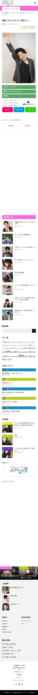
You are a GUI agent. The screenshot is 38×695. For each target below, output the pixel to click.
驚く (11, 359)
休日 (32, 348)
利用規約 (19, 674)
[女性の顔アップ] (6, 607)
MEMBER (4, 626)
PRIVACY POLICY (7, 632)
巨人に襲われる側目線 (9, 644)
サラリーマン (26, 342)
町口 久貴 (17, 120)
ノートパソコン (22, 345)
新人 (27, 352)
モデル (23, 623)
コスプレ (19, 342)
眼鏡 (26, 356)
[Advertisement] (19, 152)
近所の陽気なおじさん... (17, 587)
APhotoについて (19, 672)
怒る (22, 352)
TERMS (4, 629)
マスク (20, 348)
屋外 (16, 352)
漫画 (17, 356)
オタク (9, 342)
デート (9, 345)
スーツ (4, 345)
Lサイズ (30, 109)
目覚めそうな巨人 (7, 647)
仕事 (29, 348)
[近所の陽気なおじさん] (6, 590)
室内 (12, 352)
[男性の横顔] (6, 598)
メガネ (24, 348)
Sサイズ (7, 109)
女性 (8, 351)
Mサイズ (19, 109)
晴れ (9, 356)
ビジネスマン (13, 348)
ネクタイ (14, 345)
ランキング (19, 677)
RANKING (5, 621)
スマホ (32, 342)
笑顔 (30, 356)
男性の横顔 (13, 596)
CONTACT (5, 623)
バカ (30, 345)
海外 (14, 356)
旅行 (30, 352)
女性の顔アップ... (15, 604)
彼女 (19, 352)
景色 (6, 356)
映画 (3, 356)
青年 (8, 359)
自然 (34, 356)
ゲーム (13, 342)
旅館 (34, 352)
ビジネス (6, 348)
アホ (4, 342)
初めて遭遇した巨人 (8, 653)
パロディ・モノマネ (11, 8)
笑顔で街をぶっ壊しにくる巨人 (11, 650)
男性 (21, 356)
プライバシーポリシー (19, 680)
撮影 (24, 352)
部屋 (3, 359)
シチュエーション (25, 621)
